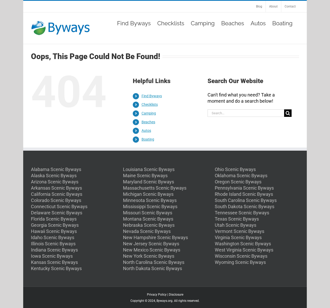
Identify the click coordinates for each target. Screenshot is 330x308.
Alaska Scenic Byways (54, 175)
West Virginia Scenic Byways (244, 250)
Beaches (148, 122)
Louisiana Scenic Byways (149, 169)
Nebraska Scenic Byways (149, 225)
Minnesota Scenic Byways (150, 200)
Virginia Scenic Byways (238, 237)
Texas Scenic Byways (237, 219)
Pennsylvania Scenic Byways (244, 188)
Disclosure (176, 294)
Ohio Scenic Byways (235, 169)
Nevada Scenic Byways (147, 231)
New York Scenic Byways (148, 256)
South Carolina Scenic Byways (246, 200)
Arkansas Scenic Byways (56, 188)
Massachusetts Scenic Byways (154, 188)
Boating (148, 139)
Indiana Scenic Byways (54, 250)
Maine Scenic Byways (145, 175)
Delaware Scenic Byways (56, 212)
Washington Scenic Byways (243, 243)
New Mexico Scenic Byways (151, 250)
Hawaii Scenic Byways (54, 231)
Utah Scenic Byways (235, 225)
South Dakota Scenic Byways (244, 206)
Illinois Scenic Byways (53, 243)
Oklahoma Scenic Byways (241, 175)
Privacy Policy (157, 294)
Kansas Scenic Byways (54, 262)
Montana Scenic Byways (148, 219)
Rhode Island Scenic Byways (244, 194)
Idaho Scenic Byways (52, 237)
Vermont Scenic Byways (239, 231)
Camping (149, 113)
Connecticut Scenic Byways (59, 206)
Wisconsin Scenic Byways (241, 256)
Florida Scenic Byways (54, 219)
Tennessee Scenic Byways (242, 212)
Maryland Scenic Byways (148, 181)
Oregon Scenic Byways (238, 181)
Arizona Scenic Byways (54, 181)
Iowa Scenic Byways (52, 256)
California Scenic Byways (56, 194)
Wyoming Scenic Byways (240, 262)
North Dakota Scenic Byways (152, 268)
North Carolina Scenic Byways (153, 262)
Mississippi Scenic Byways (150, 206)
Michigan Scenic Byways (148, 194)
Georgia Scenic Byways (55, 225)
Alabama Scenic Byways (56, 169)
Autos (146, 130)
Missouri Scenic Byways (147, 212)
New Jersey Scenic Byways (151, 243)
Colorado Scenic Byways (56, 200)
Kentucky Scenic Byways (56, 268)
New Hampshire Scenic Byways (155, 237)
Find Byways (152, 96)
